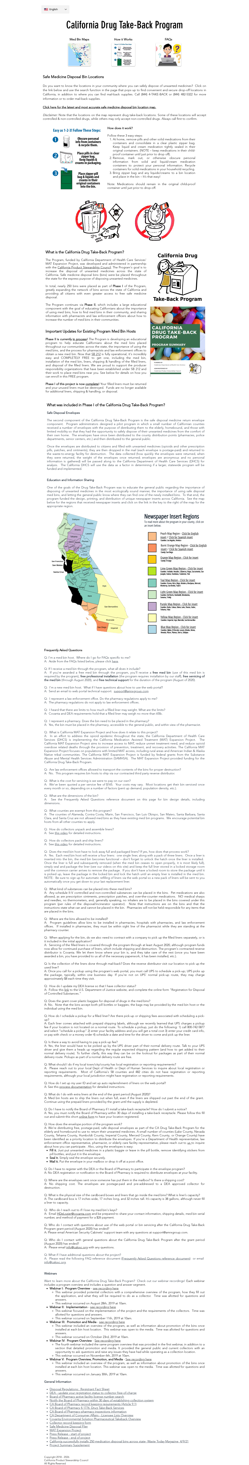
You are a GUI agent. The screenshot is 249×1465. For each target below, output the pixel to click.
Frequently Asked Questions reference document (156, 1258)
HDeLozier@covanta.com (74, 1214)
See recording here (108, 1341)
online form (86, 1117)
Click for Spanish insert (181, 537)
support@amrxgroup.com (131, 691)
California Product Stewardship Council (84, 267)
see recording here (106, 1288)
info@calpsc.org (77, 1247)
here (115, 661)
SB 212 (96, 354)
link (66, 990)
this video (61, 833)
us (189, 1143)
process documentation (75, 1087)
